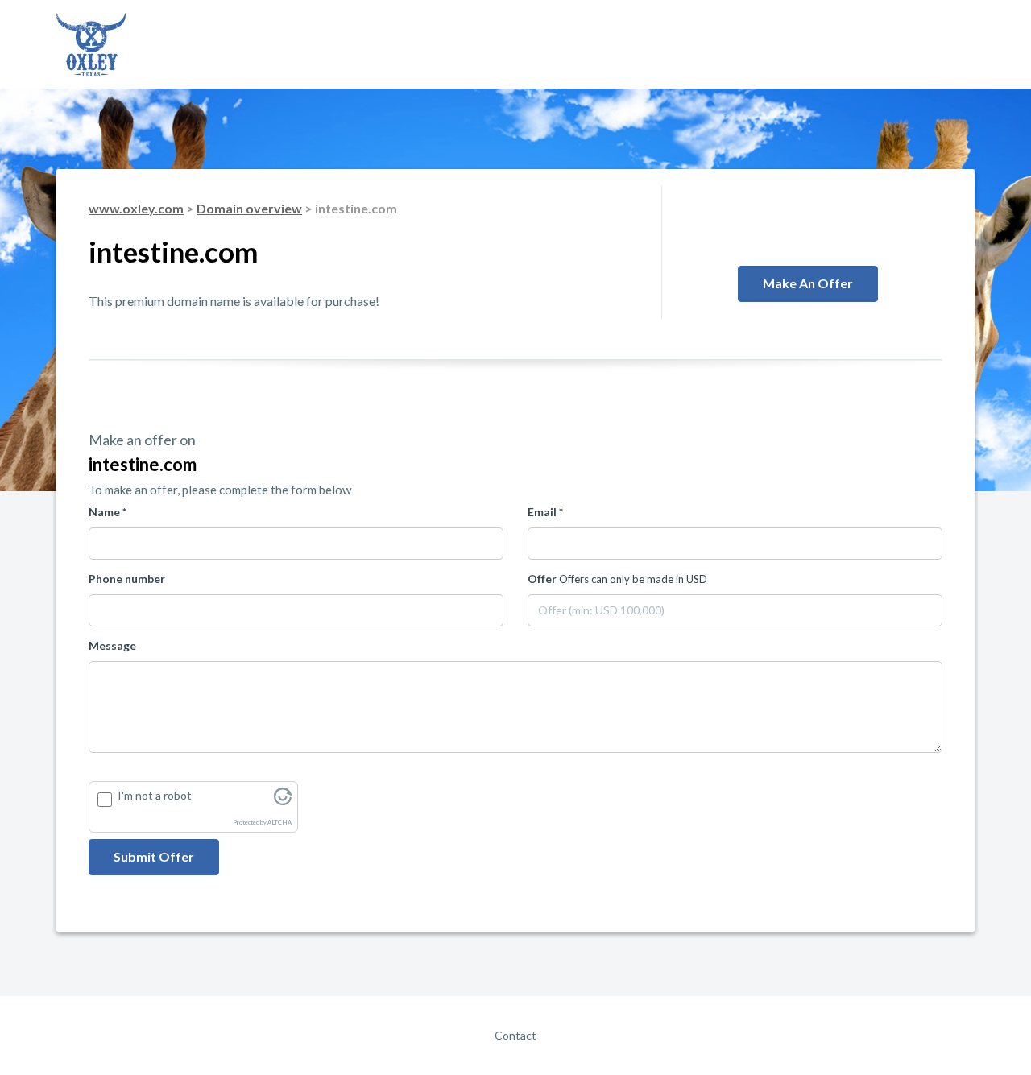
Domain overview (249, 208)
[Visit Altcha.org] (283, 801)
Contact (515, 1035)
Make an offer (808, 283)
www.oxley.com (136, 208)
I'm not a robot (155, 795)
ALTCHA (279, 822)
